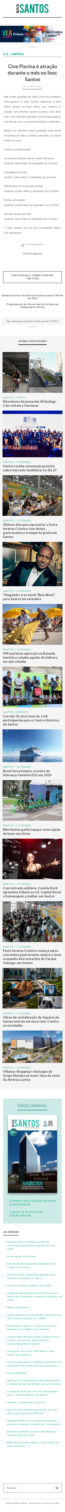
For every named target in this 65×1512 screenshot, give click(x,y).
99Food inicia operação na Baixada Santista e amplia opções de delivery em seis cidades (30, 657)
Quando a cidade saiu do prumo (26, 1402)
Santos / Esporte (15, 712)
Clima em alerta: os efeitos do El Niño (29, 1285)
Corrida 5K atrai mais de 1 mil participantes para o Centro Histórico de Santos (31, 720)
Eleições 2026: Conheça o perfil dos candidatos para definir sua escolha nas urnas (31, 1245)
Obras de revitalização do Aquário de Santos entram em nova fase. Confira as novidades (31, 1021)
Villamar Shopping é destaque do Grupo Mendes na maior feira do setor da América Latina (31, 1075)
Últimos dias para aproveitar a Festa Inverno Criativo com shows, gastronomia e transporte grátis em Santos (33, 1340)
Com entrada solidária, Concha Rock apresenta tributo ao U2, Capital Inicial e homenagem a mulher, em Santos (32, 892)
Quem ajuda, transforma (21, 1256)
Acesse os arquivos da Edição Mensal (25, 1213)
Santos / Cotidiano (17, 462)
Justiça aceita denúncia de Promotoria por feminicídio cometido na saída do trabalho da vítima (34, 1297)
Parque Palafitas (16, 1373)
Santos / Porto (14, 397)
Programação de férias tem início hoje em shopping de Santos (32, 305)
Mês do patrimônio (18, 1307)
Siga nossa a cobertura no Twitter (32, 277)
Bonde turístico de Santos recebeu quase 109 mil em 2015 (32, 297)
